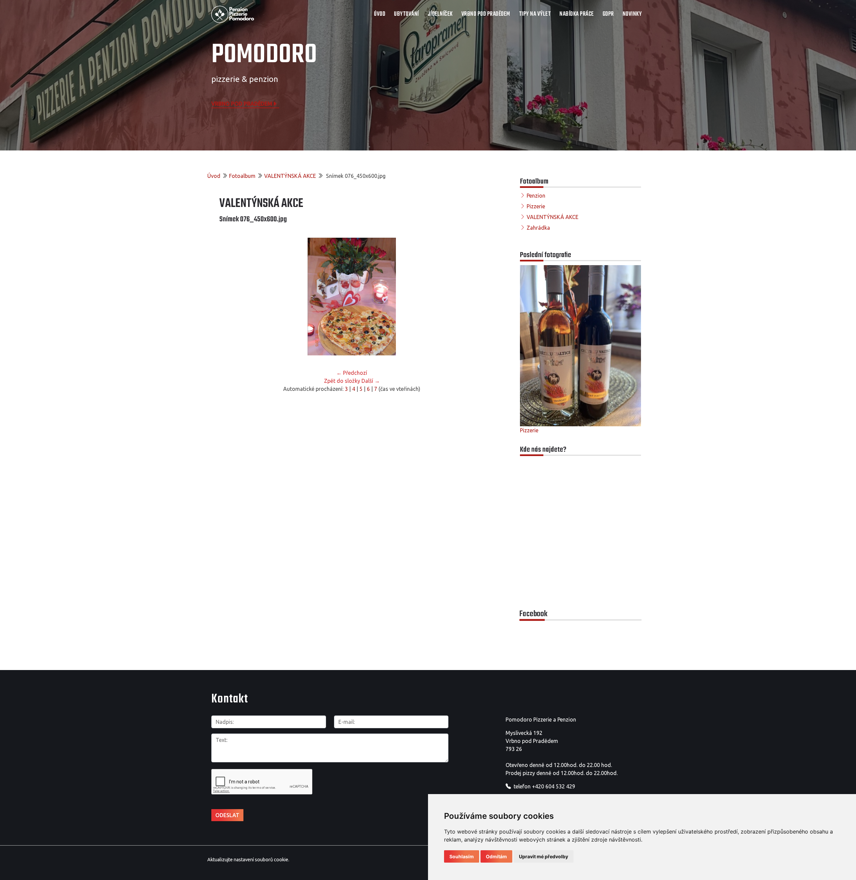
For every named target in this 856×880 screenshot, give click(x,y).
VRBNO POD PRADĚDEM (485, 14)
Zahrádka (538, 228)
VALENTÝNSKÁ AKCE (290, 176)
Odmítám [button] (496, 856)
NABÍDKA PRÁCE (576, 14)
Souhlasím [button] (461, 856)
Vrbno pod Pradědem (241, 103)
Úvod (379, 14)
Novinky (632, 14)
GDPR (608, 14)
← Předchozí (351, 373)
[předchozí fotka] (230, 296)
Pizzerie (536, 206)
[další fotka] (473, 296)
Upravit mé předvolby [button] (543, 856)
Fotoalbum (242, 176)
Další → (370, 381)
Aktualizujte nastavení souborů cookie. (248, 859)
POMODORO (264, 55)
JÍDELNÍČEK (440, 14)
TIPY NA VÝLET (535, 14)
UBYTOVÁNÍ (406, 14)
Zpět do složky (342, 381)
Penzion (536, 196)
